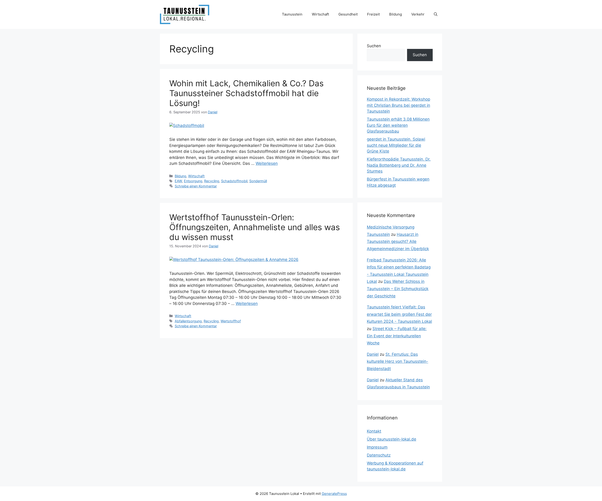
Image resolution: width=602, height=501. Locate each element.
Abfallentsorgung (188, 321)
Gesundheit (348, 14)
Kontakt (374, 431)
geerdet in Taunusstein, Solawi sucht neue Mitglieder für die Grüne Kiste (396, 145)
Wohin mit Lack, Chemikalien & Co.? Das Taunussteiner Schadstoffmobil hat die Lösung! (246, 93)
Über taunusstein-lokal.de (391, 439)
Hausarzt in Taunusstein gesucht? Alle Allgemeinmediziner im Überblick (398, 241)
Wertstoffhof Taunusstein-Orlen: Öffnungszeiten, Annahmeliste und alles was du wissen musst (254, 227)
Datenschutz (379, 455)
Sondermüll (258, 181)
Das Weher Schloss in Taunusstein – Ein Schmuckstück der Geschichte (397, 288)
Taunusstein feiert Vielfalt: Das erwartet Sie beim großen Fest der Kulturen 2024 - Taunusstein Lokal (399, 314)
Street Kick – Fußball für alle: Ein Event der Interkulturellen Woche (397, 335)
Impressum (377, 447)
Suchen (374, 45)
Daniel (373, 354)
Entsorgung (193, 181)
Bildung (395, 14)
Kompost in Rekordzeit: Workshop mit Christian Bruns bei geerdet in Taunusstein (398, 105)
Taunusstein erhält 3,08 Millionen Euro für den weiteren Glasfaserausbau (398, 125)
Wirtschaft (320, 14)
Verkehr (417, 14)
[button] (435, 14)
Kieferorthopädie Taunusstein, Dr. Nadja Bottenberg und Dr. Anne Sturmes (399, 165)
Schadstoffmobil (234, 181)
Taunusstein (292, 14)
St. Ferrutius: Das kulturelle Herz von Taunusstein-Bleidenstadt (397, 361)
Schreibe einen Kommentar (196, 186)
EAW (178, 181)
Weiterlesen (267, 163)
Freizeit (373, 14)
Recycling (211, 181)
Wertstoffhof (231, 321)
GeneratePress (334, 493)
